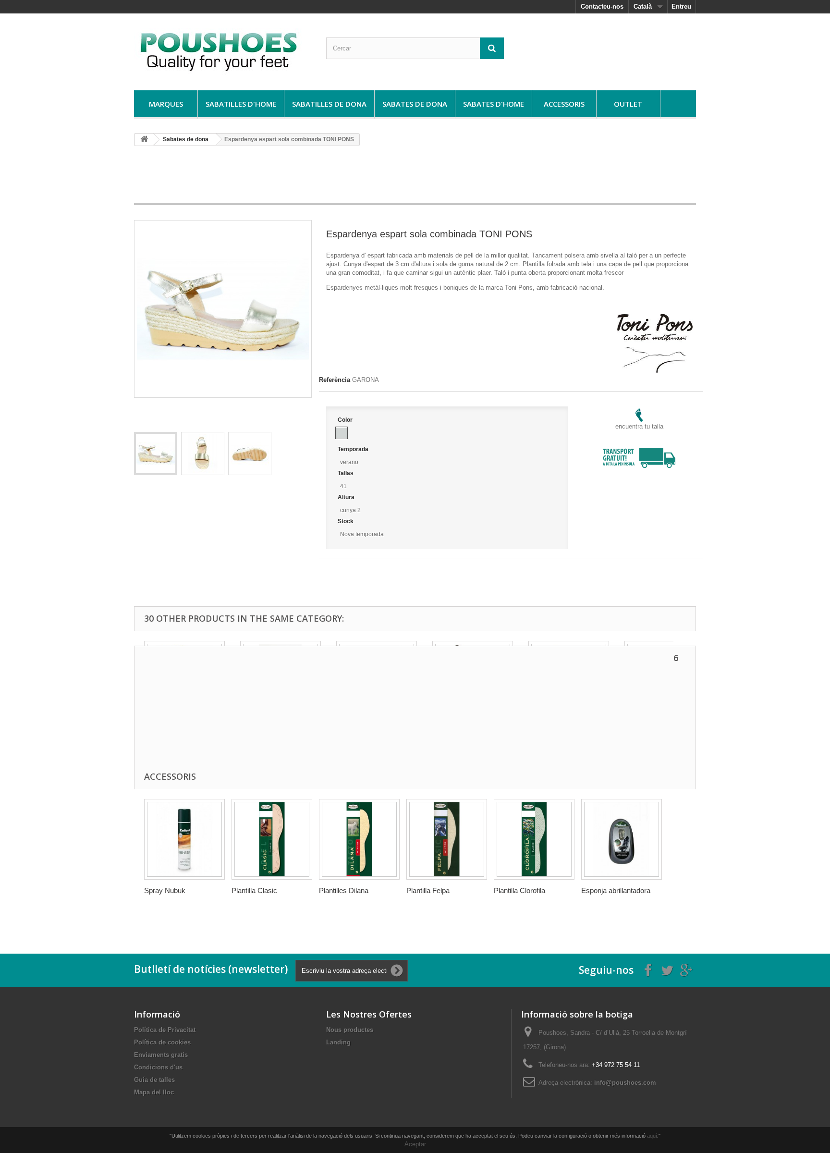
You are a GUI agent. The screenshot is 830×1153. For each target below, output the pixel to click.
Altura (347, 497)
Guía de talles (154, 1079)
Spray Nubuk (164, 890)
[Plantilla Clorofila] (534, 839)
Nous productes (349, 1029)
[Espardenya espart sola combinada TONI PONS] (155, 453)
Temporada (354, 449)
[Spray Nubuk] (184, 839)
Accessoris (564, 104)
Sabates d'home (493, 104)
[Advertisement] (415, 177)
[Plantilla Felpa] (446, 839)
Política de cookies (162, 1042)
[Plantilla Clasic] (272, 839)
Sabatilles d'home (241, 104)
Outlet (628, 104)
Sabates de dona (414, 104)
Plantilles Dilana (343, 890)
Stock (346, 521)
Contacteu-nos (602, 6)
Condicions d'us (158, 1067)
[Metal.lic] (341, 433)
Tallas (346, 473)
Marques (166, 104)
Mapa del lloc (154, 1092)
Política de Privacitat (164, 1029)
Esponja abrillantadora (615, 890)
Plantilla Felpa (428, 890)
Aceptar (415, 1144)
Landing (338, 1042)
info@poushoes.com (625, 1082)
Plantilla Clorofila (519, 890)
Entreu (681, 6)
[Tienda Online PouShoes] (223, 49)
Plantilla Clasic (254, 890)
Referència (334, 379)
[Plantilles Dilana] (359, 839)
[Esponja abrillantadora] (621, 839)
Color (346, 420)
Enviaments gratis (161, 1054)
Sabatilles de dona (329, 104)
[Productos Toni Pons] (655, 317)
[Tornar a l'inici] (144, 140)
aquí (652, 1136)
